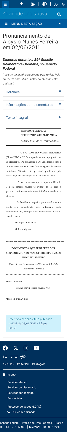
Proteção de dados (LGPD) (24, 406)
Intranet (11, 374)
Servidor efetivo (17, 382)
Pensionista (14, 398)
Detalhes (13, 92)
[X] (16, 348)
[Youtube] (35, 348)
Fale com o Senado (23, 412)
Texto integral (17, 118)
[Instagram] (26, 348)
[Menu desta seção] (6, 23)
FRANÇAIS (38, 364)
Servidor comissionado (21, 387)
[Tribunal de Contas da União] (22, 357)
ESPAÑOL (23, 364)
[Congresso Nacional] (13, 357)
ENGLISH (9, 364)
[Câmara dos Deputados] (5, 357)
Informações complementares (29, 105)
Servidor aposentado (20, 392)
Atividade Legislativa (25, 13)
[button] (21, 4)
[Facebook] (7, 348)
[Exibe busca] (59, 14)
